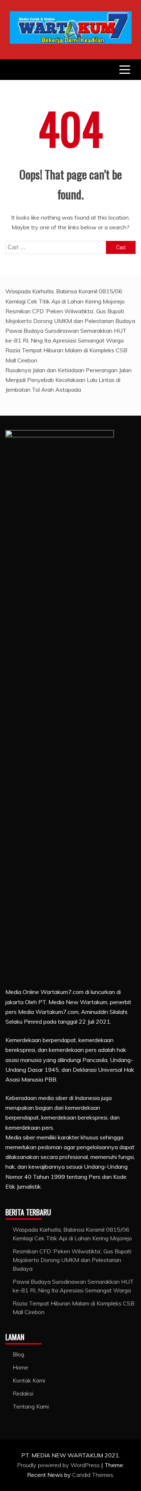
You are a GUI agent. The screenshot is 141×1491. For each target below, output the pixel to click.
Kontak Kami (29, 1380)
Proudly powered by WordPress (59, 1465)
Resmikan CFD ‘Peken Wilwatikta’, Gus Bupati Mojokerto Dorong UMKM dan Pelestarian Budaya (72, 1260)
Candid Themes (92, 1474)
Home (20, 1367)
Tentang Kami (31, 1406)
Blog (18, 1354)
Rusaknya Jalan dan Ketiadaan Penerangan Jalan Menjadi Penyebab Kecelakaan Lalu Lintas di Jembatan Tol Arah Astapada (68, 379)
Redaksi (23, 1393)
